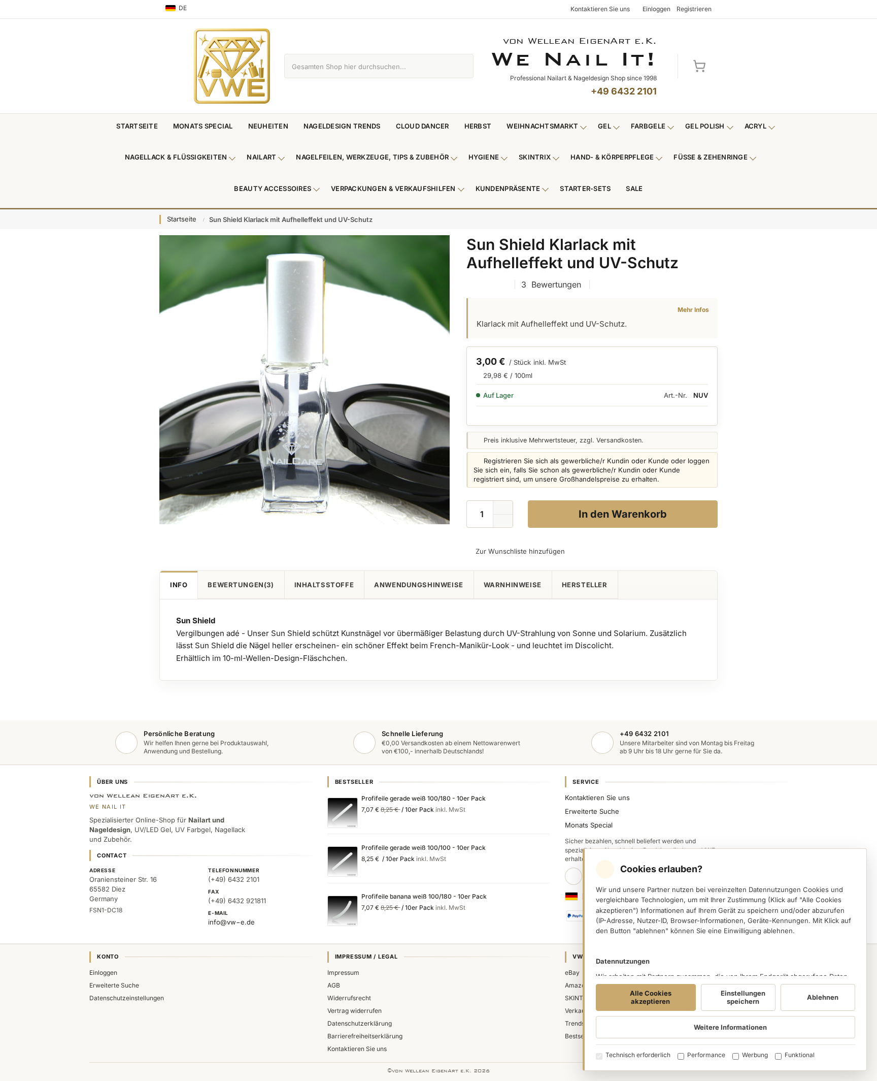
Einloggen (103, 972)
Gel (604, 126)
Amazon (577, 985)
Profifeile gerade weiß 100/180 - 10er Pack (423, 798)
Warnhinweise (513, 585)
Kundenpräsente (508, 188)
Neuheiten (268, 126)
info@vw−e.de (231, 922)
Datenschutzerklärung (359, 1023)
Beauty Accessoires (272, 188)
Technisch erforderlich (637, 1055)
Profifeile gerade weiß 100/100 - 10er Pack (423, 847)
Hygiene (483, 157)
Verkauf (576, 1010)
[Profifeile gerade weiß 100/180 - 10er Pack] (342, 813)
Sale (634, 188)
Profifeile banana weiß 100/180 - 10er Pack (424, 896)
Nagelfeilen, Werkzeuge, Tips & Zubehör (372, 157)
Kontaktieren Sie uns (597, 797)
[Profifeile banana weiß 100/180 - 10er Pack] (342, 911)
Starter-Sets (585, 188)
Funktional (800, 1055)
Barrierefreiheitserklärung (364, 1036)
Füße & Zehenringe (710, 157)
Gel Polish (705, 126)
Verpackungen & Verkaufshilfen (393, 188)
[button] (503, 521)
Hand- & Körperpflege (612, 157)
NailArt (261, 157)
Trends (575, 1023)
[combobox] (367, 66)
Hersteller (585, 585)
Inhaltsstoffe (324, 585)
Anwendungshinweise (418, 585)
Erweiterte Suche (592, 811)
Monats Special (203, 126)
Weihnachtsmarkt (542, 126)
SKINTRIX (579, 998)
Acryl (755, 126)
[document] (725, 959)
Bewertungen (239, 585)
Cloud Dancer (422, 126)
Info (178, 585)
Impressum (343, 972)
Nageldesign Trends (342, 126)
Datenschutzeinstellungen (126, 998)
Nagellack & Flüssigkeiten (176, 157)
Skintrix (535, 157)
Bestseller (579, 1036)
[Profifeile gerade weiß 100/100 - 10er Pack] (342, 861)
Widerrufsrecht (349, 998)
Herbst (478, 126)
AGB (333, 985)
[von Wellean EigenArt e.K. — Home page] (232, 66)
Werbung (755, 1055)
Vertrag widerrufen (354, 1010)
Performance (706, 1055)
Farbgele (648, 126)
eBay (572, 972)
